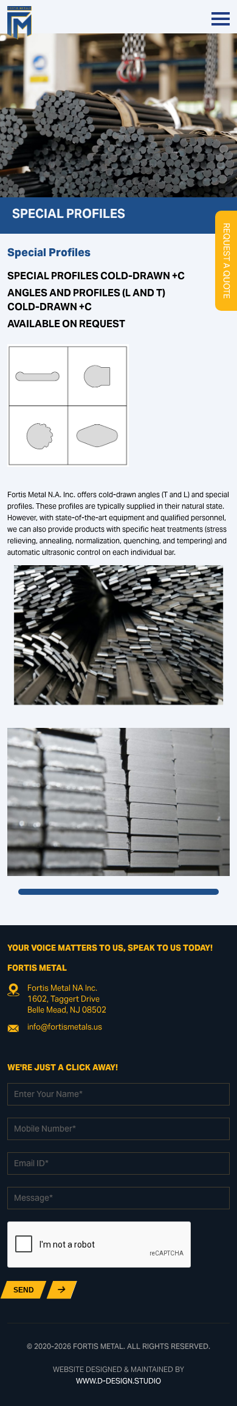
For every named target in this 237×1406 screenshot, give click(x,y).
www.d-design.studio (118, 1382)
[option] (118, 802)
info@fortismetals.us (64, 1027)
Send (23, 1290)
